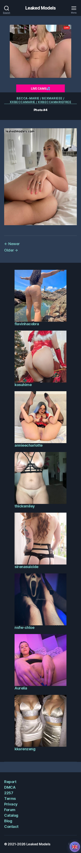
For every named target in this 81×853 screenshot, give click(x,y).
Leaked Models (40, 8)
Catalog (11, 815)
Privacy (11, 804)
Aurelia (21, 688)
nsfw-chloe (24, 627)
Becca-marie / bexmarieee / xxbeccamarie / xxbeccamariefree (40, 100)
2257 (8, 793)
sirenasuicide (26, 567)
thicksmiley (25, 506)
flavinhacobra (27, 324)
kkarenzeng (25, 749)
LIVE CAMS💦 (40, 88)
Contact (11, 826)
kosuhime (23, 385)
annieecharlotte (29, 445)
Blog (8, 821)
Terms (10, 798)
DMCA (9, 787)
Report (10, 782)
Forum (9, 810)
